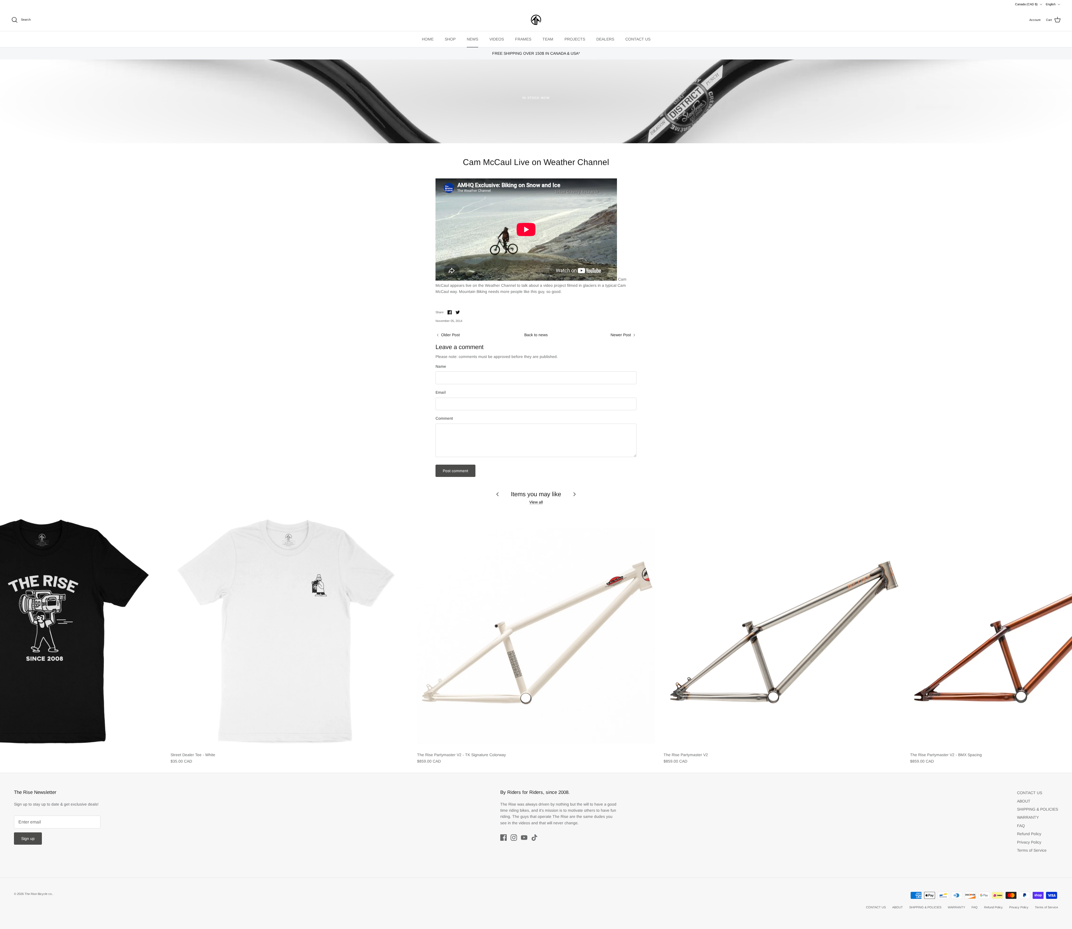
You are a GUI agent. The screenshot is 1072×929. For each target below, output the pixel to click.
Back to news (536, 335)
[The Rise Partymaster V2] (783, 630)
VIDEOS (496, 39)
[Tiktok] (534, 837)
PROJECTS (574, 39)
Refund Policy (1029, 834)
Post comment (455, 471)
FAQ (1021, 825)
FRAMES (523, 39)
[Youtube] (524, 837)
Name (441, 366)
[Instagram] (514, 837)
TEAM (547, 39)
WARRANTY (1028, 817)
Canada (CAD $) (1026, 4)
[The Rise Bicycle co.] (536, 19)
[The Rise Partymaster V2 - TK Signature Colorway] (536, 630)
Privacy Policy (1029, 842)
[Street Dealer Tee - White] (290, 630)
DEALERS (605, 39)
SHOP (450, 39)
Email (441, 392)
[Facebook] (503, 837)
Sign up (28, 838)
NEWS (472, 39)
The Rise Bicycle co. (38, 893)
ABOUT (1023, 801)
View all (536, 502)
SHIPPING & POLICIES (1037, 809)
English (1051, 4)
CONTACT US (637, 39)
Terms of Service (1032, 850)
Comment (444, 418)
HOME (428, 39)
